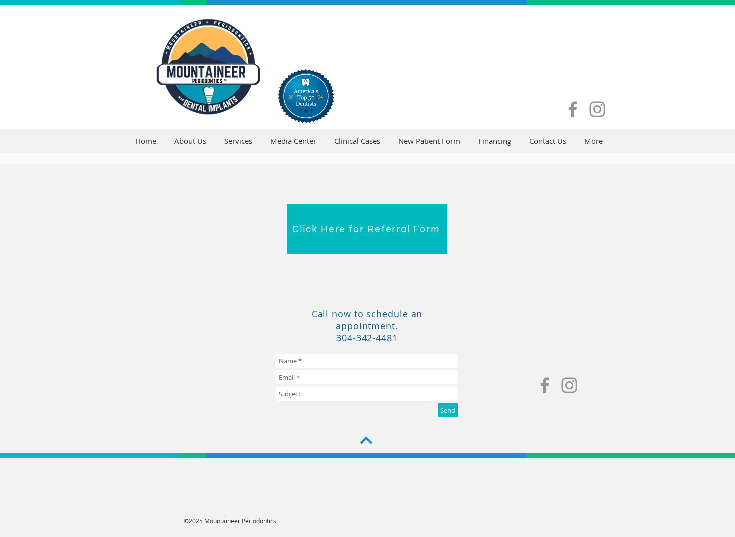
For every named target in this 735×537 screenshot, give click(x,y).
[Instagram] (597, 109)
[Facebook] (573, 109)
